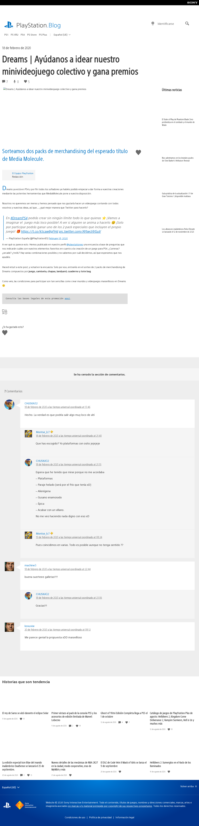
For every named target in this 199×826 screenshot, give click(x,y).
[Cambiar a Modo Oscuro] (153, 24)
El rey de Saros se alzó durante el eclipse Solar (25, 713)
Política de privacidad (100, 817)
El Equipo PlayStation (22, 173)
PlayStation (38, 25)
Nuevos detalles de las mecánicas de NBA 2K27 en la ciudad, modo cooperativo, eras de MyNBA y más (74, 766)
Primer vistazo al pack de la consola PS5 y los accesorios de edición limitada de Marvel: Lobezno (74, 716)
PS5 (6, 34)
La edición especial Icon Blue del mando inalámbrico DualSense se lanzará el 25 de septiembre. (23, 766)
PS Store (32, 34)
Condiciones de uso (75, 817)
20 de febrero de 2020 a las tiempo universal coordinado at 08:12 (58, 629)
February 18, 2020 (58, 238)
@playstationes (75, 244)
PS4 (23, 34)
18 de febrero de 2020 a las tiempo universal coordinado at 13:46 (57, 407)
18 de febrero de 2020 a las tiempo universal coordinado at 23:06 (69, 597)
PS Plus (43, 34)
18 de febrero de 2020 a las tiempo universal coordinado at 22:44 (58, 569)
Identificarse (166, 24)
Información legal (125, 817)
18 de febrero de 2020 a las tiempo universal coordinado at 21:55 (68, 464)
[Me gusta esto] (21, 718)
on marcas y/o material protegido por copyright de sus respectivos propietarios (110, 805)
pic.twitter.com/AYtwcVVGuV (80, 231)
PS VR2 (14, 34)
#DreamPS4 (19, 218)
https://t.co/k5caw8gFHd (39, 231)
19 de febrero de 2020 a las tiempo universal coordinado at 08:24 (69, 537)
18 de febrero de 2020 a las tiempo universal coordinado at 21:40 (69, 435)
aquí (67, 298)
